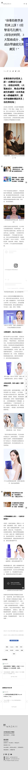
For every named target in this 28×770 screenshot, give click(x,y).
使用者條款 (20, 747)
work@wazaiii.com (14, 757)
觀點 (7, 647)
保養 (17, 647)
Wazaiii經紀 (6, 747)
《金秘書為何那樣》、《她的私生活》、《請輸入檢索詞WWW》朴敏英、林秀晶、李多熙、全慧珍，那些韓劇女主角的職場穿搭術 (18, 172)
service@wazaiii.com (15, 758)
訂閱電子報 (12, 749)
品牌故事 (5, 742)
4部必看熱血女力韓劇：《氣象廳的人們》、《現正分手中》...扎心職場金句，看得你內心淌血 (18, 496)
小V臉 (6, 650)
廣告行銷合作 (6, 735)
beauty (11, 647)
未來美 (17, 650)
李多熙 (11, 650)
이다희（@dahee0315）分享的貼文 (15, 288)
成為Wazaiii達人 (13, 747)
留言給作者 (14, 640)
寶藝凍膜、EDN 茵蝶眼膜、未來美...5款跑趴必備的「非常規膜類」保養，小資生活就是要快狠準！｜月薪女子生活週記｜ (18, 182)
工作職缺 (13, 735)
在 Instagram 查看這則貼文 (11, 269)
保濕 (21, 647)
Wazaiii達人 (11, 742)
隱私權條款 (6, 749)
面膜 (22, 650)
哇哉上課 (17, 742)
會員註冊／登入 (7, 745)
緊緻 (14, 653)
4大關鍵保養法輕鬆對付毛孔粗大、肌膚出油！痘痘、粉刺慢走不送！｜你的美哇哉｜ (18, 505)
